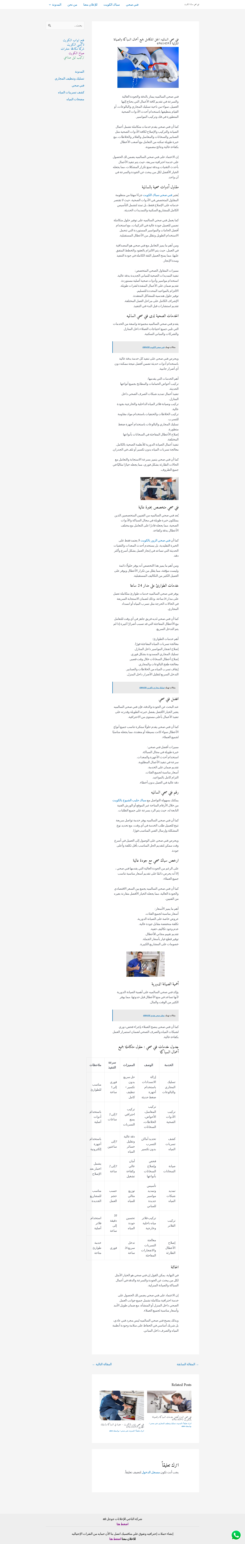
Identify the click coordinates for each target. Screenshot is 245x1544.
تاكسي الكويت (75, 45)
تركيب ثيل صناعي (74, 57)
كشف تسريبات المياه (71, 92)
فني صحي (132, 4)
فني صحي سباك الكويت (191, 4)
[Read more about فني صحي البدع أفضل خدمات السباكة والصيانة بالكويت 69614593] (169, 1401)
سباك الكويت (111, 4)
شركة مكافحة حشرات (72, 49)
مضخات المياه (75, 99)
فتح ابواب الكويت (73, 40)
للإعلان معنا (90, 4)
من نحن (72, 4)
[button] (50, 4)
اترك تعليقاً (187, 1423)
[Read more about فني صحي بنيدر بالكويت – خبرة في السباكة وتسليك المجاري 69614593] (122, 1405)
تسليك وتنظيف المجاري (167, 1423)
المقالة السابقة (188, 1364)
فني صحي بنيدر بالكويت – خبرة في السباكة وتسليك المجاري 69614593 (122, 1425)
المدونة (56, 4)
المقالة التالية (102, 1364)
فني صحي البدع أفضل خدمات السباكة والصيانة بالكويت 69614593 (171, 1418)
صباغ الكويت (76, 53)
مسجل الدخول (151, 1472)
